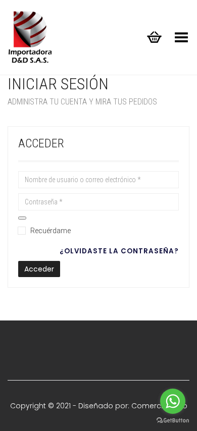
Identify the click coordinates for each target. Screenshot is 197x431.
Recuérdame (50, 231)
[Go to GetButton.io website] (173, 420)
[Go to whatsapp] (172, 401)
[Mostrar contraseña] (22, 218)
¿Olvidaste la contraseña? (119, 251)
